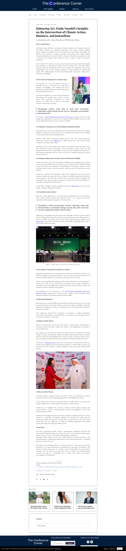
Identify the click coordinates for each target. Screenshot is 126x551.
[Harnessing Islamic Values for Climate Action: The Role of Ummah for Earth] (39, 498)
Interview (75, 15)
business (55, 470)
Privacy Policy (57, 548)
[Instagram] (88, 541)
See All (95, 489)
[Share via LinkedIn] (44, 479)
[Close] (124, 548)
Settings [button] (106, 548)
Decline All (112, 548)
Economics (67, 15)
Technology (42, 15)
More (81, 15)
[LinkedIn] (91, 541)
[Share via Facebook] (36, 479)
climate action (40, 470)
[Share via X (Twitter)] (40, 479)
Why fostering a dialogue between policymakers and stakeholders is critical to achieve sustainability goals (86, 507)
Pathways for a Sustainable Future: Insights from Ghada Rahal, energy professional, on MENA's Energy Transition (62, 507)
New (35, 15)
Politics (59, 15)
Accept (119, 548)
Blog (30, 15)
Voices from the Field (50, 474)
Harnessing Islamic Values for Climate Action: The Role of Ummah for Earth (39, 507)
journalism (48, 470)
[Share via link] (47, 479)
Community (51, 15)
